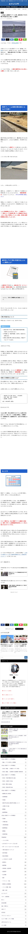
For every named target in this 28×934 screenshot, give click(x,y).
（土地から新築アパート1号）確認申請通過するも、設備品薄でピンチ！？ (14, 554)
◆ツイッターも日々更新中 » (8, 698)
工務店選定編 (14, 824)
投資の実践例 (14, 856)
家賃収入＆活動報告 (14, 884)
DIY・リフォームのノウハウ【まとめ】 (14, 846)
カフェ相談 (21, 6)
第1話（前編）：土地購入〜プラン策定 (14, 768)
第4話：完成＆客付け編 (14, 787)
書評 (14, 877)
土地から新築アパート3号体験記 (13, 774)
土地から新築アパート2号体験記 (13, 790)
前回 (2, 50)
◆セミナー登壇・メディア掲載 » (9, 702)
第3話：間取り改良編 (14, 784)
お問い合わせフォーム (13, 922)
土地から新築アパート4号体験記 (13, 765)
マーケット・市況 (14, 880)
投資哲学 (14, 871)
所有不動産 (8, 6)
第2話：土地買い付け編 (14, 781)
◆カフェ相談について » (7, 694)
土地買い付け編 (14, 806)
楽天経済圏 (13, 902)
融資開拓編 (14, 827)
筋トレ (13, 899)
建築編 (2, 12)
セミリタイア (13, 893)
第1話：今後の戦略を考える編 (14, 777)
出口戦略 (14, 874)
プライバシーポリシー (13, 915)
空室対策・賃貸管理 (14, 868)
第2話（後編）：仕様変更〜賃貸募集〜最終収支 (14, 771)
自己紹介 (13, 912)
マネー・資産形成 (13, 896)
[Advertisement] (14, 88)
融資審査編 (14, 812)
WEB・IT (13, 909)
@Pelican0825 (15, 42)
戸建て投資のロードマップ (14, 849)
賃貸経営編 (14, 834)
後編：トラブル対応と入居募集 (14, 762)
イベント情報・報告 (14, 887)
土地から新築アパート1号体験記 (13, 815)
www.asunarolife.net (5, 721)
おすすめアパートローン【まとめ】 (14, 843)
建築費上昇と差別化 (14, 793)
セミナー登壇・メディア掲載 (13, 918)
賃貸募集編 (14, 796)
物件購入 (14, 862)
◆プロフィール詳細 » (7, 690)
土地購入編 (14, 821)
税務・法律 (14, 890)
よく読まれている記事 (14, 859)
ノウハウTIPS (14, 840)
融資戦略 (14, 865)
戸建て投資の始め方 (14, 6)
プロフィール (3, 6)
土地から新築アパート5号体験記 (13, 759)
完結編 (14, 799)
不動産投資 (13, 837)
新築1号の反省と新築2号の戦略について (14, 802)
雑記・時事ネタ (13, 906)
